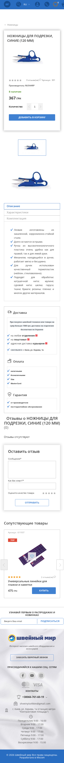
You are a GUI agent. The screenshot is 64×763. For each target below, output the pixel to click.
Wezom (41, 757)
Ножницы (12, 24)
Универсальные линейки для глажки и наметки (27, 583)
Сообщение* (14, 458)
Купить (44, 590)
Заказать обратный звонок (32, 657)
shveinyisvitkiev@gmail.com (35, 703)
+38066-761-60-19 (33, 697)
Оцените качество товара (21, 493)
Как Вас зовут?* (16, 480)
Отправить (32, 502)
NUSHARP (29, 85)
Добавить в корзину (32, 117)
